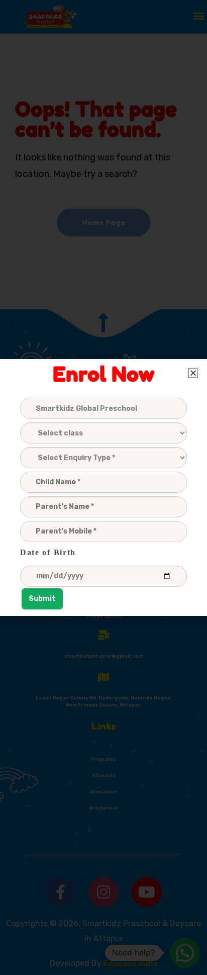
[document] (103, 487)
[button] (193, 373)
